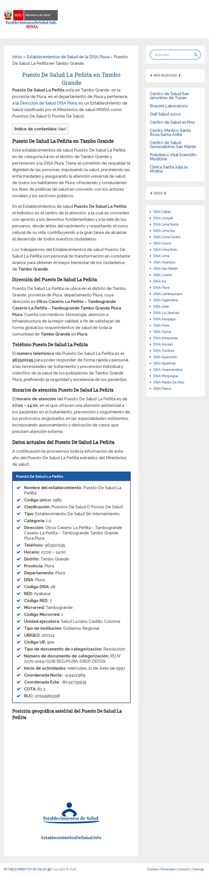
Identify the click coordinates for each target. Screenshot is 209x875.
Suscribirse (104, 441)
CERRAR (105, 452)
